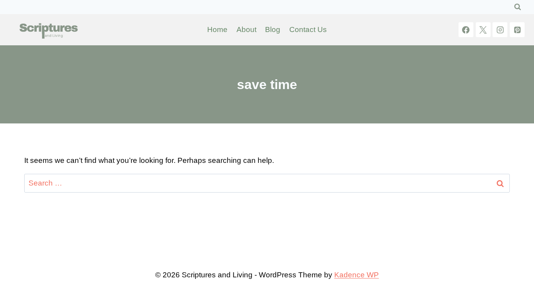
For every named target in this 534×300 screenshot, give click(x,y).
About (246, 29)
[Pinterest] (517, 29)
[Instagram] (500, 29)
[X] (483, 29)
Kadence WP (356, 275)
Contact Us (308, 29)
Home (217, 29)
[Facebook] (466, 29)
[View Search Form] (518, 7)
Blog (272, 29)
